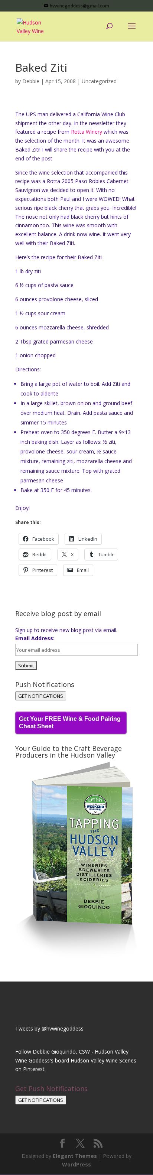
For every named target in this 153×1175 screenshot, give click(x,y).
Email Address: (35, 638)
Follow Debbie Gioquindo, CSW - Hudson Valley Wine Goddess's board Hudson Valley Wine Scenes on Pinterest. (75, 1060)
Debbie (30, 81)
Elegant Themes (75, 1155)
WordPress (76, 1164)
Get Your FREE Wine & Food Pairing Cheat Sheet (70, 722)
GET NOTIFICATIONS (40, 696)
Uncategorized (99, 81)
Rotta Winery (86, 131)
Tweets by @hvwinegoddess (49, 1028)
